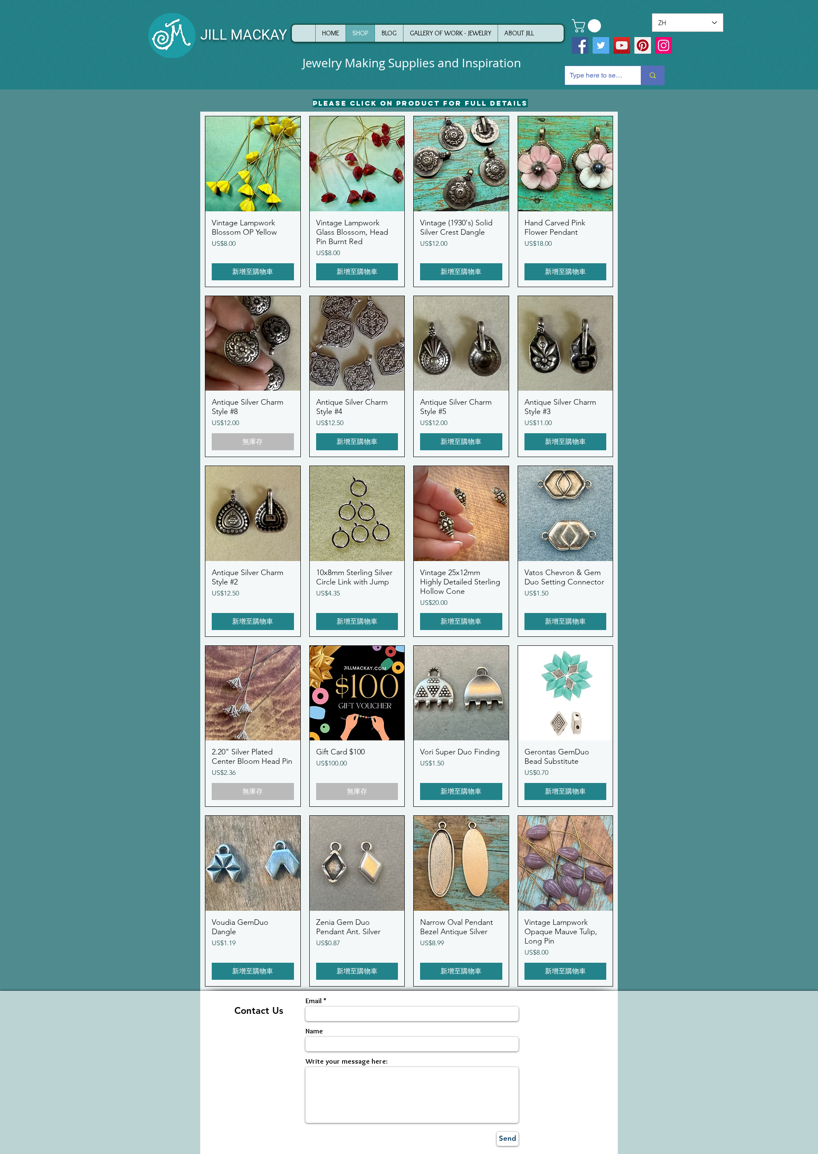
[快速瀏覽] (252, 163)
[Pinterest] (642, 45)
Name (314, 1031)
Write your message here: (346, 1061)
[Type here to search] (652, 75)
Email (313, 1000)
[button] (588, 25)
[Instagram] (663, 45)
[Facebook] (580, 45)
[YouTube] (622, 45)
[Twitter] (601, 45)
